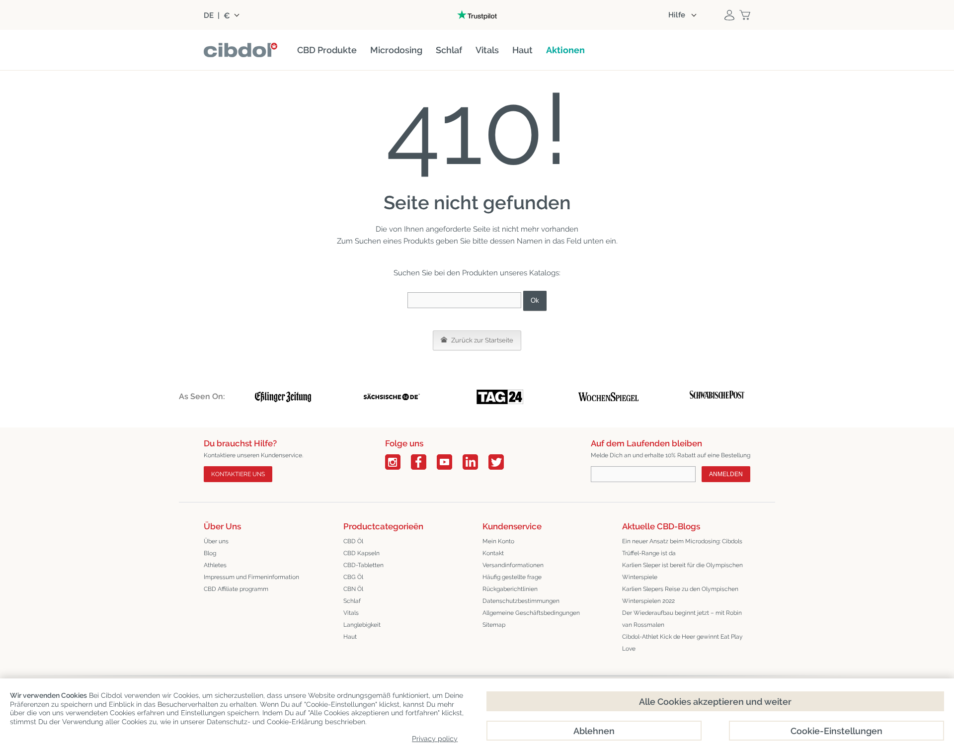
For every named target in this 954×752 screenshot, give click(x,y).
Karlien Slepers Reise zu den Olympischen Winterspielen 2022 (680, 594)
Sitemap (493, 624)
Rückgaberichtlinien (510, 588)
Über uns (216, 541)
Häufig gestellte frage (512, 577)
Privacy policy (435, 739)
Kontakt (493, 553)
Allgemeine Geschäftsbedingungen (531, 612)
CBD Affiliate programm (236, 588)
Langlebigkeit (362, 624)
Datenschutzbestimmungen (520, 600)
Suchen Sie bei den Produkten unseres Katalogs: (477, 272)
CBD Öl (353, 541)
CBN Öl (353, 588)
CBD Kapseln (361, 553)
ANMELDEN (726, 474)
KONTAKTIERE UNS (238, 474)
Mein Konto (498, 541)
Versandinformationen (513, 565)
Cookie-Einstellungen (836, 731)
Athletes (215, 565)
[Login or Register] (729, 15)
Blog (210, 553)
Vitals (351, 612)
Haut (350, 636)
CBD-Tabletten (363, 565)
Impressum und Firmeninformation (251, 577)
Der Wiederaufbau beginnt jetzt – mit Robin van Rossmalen (682, 618)
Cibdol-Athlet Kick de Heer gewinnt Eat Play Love (682, 642)
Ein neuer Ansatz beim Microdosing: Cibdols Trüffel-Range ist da (682, 547)
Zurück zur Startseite (481, 340)
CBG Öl (353, 577)
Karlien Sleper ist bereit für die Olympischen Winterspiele (682, 571)
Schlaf (352, 600)
